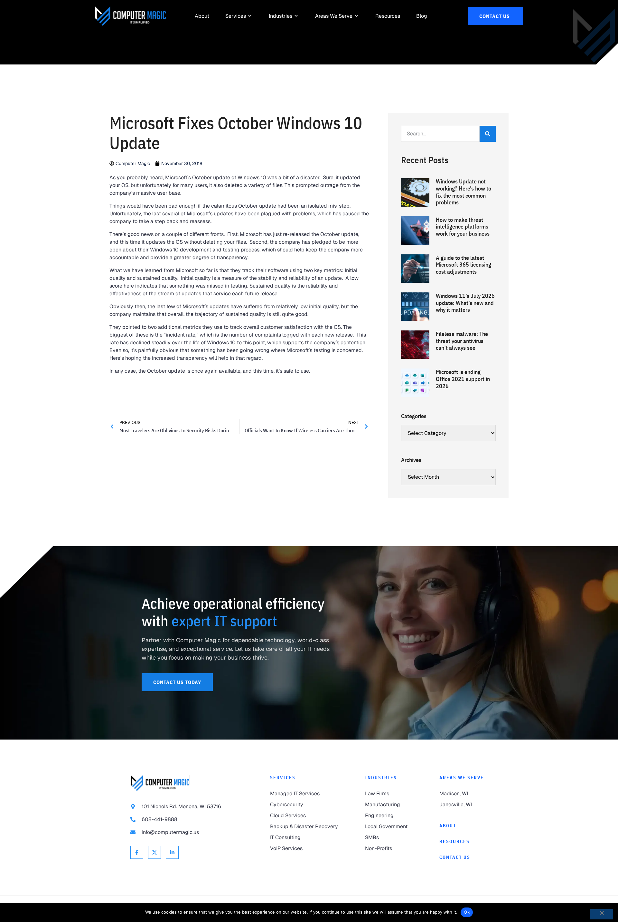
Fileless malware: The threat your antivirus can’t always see (462, 340)
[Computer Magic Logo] (130, 16)
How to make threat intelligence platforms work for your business (463, 226)
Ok (467, 912)
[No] (601, 914)
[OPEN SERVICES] (250, 16)
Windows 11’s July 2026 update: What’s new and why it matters (465, 302)
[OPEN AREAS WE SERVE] (356, 16)
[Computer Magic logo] (160, 783)
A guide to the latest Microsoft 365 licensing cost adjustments (463, 264)
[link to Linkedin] (172, 852)
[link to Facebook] (136, 852)
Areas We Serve (461, 777)
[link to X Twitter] (154, 852)
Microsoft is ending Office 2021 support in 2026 (463, 378)
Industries (381, 777)
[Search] (488, 134)
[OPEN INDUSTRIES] (296, 16)
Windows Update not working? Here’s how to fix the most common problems (463, 192)
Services (282, 777)
